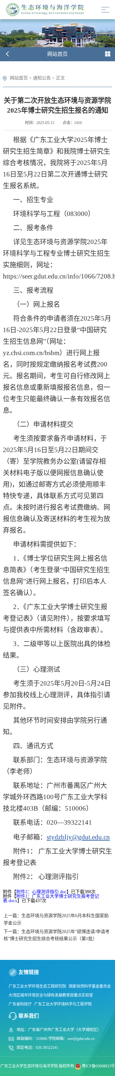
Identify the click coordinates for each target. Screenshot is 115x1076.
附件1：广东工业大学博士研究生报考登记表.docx (51, 898)
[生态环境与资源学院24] (46, 10)
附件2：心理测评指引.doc (41, 891)
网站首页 (19, 77)
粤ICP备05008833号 (98, 1066)
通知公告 (42, 77)
